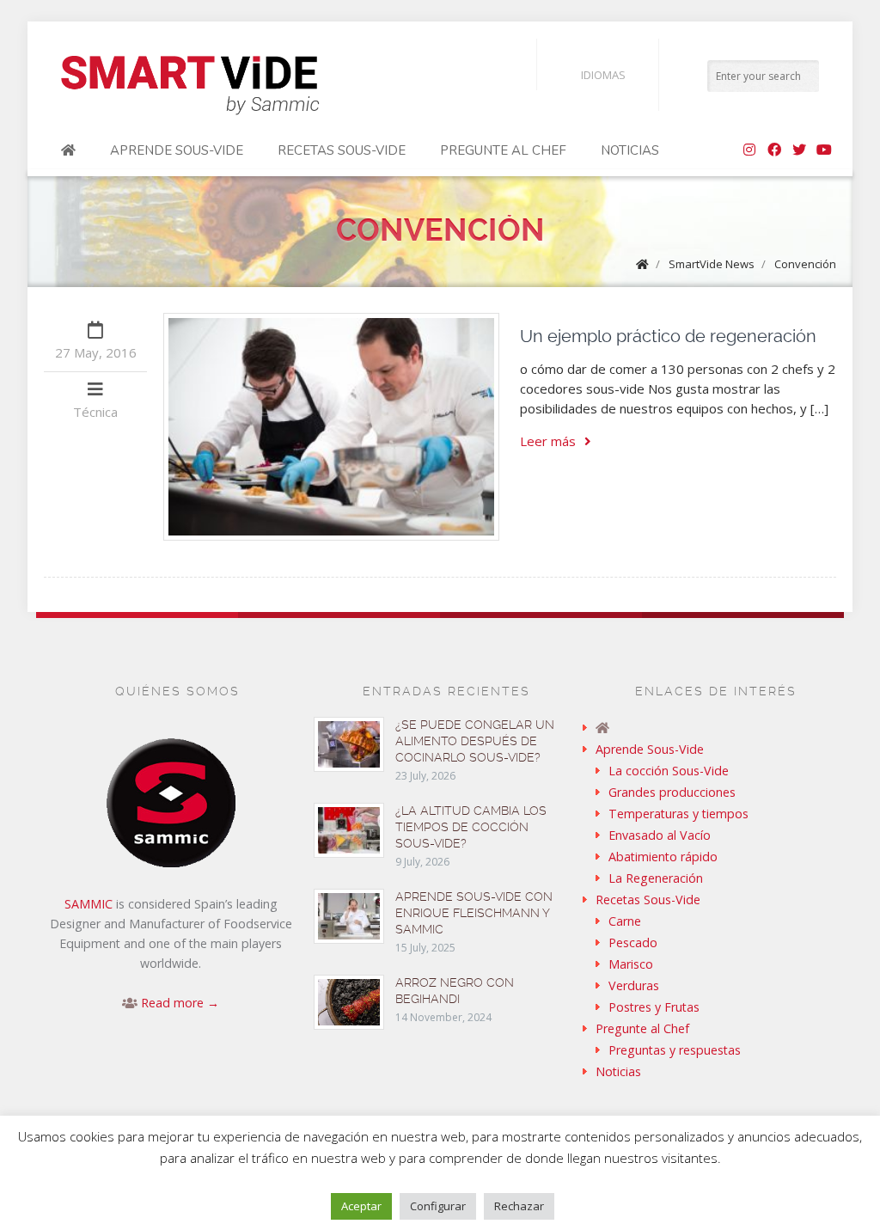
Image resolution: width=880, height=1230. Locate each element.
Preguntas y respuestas (674, 1050)
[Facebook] (774, 150)
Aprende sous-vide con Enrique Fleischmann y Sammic (474, 913)
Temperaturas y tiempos (678, 813)
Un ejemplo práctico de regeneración (668, 336)
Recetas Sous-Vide (342, 150)
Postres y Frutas (654, 1007)
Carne (624, 921)
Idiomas (603, 75)
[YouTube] (824, 150)
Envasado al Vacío (659, 835)
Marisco (630, 964)
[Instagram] (749, 150)
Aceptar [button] (361, 1206)
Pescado (632, 942)
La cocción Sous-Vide (668, 770)
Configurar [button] (438, 1206)
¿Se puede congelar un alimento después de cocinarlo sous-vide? (474, 741)
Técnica (95, 411)
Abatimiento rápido (663, 856)
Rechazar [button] (519, 1206)
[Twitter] (799, 150)
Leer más (548, 441)
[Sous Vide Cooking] (190, 86)
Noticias (630, 150)
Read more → (180, 1002)
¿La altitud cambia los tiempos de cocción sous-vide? (471, 827)
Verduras (633, 985)
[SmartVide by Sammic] (68, 150)
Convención (805, 264)
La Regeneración (655, 878)
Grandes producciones (672, 792)
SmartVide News (712, 264)
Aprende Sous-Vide (176, 150)
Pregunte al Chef (503, 150)
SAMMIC (88, 904)
